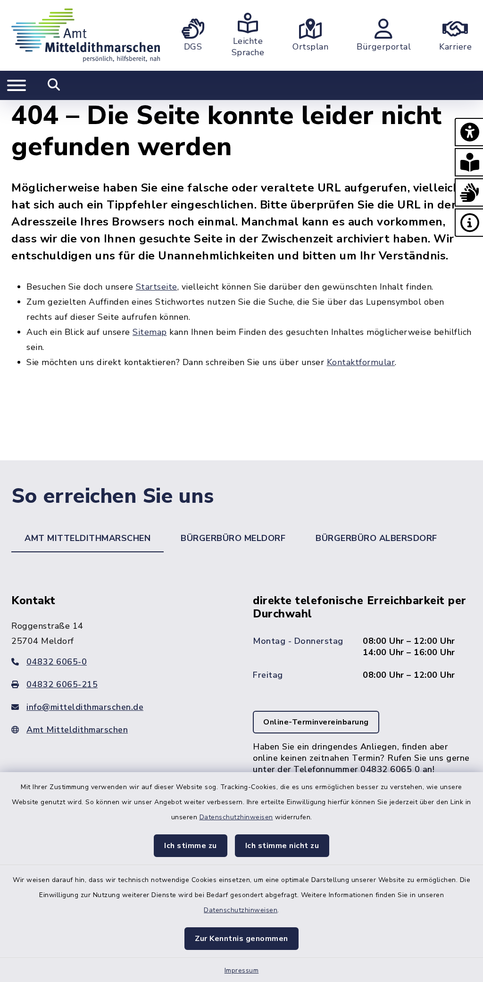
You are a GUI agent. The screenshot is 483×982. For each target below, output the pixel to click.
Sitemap (150, 332)
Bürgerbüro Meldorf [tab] (233, 538)
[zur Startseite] (85, 35)
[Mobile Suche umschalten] (54, 85)
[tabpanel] (241, 702)
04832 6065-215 (62, 684)
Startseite (156, 286)
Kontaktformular (361, 362)
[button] (469, 132)
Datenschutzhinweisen (236, 817)
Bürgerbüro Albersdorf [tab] (376, 538)
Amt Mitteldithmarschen (77, 729)
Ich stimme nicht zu (282, 846)
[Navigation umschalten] (16, 85)
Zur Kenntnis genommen (241, 938)
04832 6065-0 (56, 661)
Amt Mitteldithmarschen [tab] (87, 538)
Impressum (242, 970)
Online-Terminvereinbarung (316, 722)
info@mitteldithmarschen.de (84, 707)
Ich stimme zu (190, 846)
